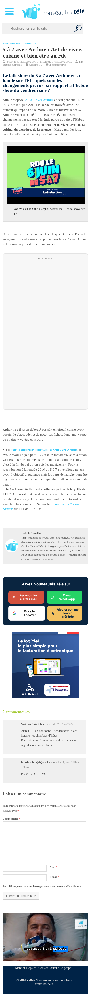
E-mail (54, 876)
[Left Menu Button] (10, 11)
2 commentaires (57, 64)
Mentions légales (25, 968)
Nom (53, 867)
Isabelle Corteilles (13, 64)
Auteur (54, 968)
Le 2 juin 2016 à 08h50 (59, 724)
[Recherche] (77, 28)
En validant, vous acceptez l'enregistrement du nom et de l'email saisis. (42, 886)
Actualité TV (29, 43)
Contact (43, 968)
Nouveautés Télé (11, 43)
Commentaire (11, 818)
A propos (66, 968)
